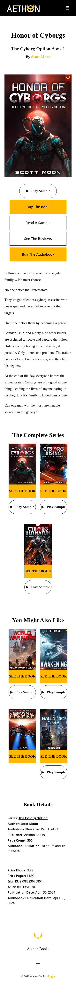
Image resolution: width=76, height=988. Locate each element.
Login (51, 976)
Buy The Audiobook (38, 254)
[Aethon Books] (23, 8)
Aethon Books (38, 948)
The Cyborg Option (33, 818)
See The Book (22, 491)
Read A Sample (38, 222)
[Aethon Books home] (38, 936)
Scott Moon (40, 57)
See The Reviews (38, 238)
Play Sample (40, 191)
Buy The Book (38, 206)
